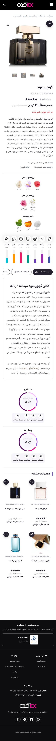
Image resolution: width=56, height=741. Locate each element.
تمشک (37, 189)
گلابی (19, 189)
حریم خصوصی (15, 661)
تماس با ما (15, 677)
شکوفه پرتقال (32, 208)
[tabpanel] (28, 328)
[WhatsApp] (18, 719)
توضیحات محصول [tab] (42, 272)
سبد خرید (41, 666)
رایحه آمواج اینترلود (30, 368)
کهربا (28, 229)
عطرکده (50, 16)
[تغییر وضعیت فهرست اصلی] (51, 4)
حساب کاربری (41, 661)
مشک (37, 229)
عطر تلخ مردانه (40, 167)
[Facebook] (31, 719)
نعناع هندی (19, 229)
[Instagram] (38, 719)
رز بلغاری (24, 209)
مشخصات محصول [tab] (21, 272)
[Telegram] (24, 719)
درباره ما (15, 672)
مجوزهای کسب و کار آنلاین (14, 666)
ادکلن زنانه (43, 162)
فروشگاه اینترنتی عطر (37, 16)
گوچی (25, 16)
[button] (7, 25)
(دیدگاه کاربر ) (46, 99)
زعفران (28, 189)
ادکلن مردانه (33, 162)
